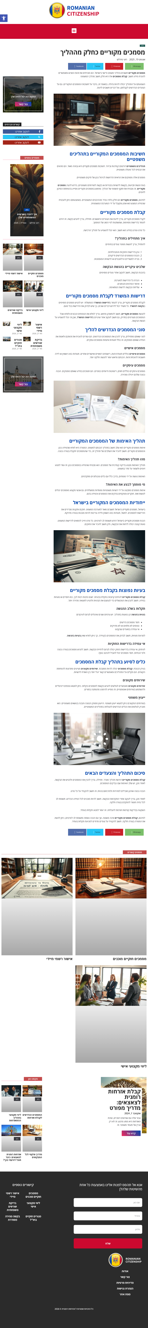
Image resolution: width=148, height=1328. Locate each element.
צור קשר (125, 1276)
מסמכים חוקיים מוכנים (36, 275)
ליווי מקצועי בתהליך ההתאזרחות (15, 1117)
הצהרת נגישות (125, 1288)
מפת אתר (125, 1294)
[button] (4, 18)
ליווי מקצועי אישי (35, 310)
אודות (125, 1271)
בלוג (142, 46)
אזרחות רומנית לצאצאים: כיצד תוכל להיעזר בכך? (12, 1157)
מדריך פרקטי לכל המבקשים (33, 1156)
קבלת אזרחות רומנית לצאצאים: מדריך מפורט (124, 1099)
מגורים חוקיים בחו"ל (18, 343)
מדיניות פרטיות (125, 1282)
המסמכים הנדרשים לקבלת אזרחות (32, 1116)
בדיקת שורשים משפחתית (15, 311)
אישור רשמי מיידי (14, 273)
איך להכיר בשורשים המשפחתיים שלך (27, 216)
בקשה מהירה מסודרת (12, 1218)
